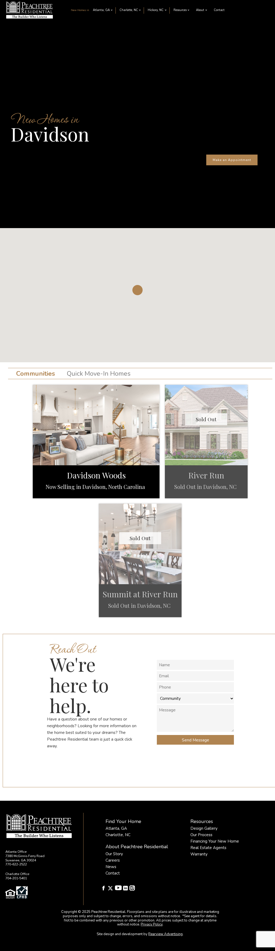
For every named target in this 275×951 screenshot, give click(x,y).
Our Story (114, 854)
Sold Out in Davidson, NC (206, 486)
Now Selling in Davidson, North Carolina (96, 486)
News (111, 866)
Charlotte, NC (129, 10)
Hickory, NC (156, 10)
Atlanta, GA (101, 10)
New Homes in (80, 10)
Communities (35, 373)
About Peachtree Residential (137, 846)
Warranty (199, 854)
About (200, 10)
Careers (113, 860)
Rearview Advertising (165, 934)
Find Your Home (123, 821)
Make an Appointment (232, 160)
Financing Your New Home (214, 841)
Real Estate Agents (208, 847)
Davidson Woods (96, 475)
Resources (180, 10)
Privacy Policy (151, 924)
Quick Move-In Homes (99, 373)
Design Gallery (204, 828)
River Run (206, 475)
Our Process (201, 834)
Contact (219, 10)
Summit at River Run (140, 594)
